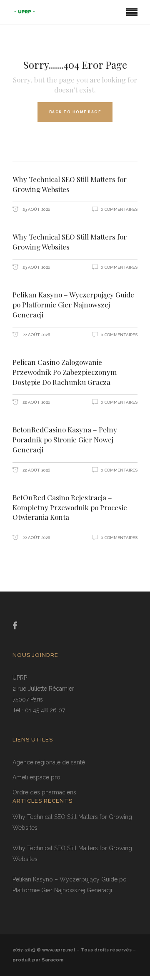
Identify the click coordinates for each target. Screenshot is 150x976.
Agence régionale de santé (48, 762)
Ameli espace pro (36, 777)
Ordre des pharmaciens (44, 792)
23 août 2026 (35, 209)
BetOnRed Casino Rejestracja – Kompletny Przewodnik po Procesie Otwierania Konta (69, 507)
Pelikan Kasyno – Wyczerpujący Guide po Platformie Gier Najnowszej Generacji (73, 304)
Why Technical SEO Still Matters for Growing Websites (69, 184)
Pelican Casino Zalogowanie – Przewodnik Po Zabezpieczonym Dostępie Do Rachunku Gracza (64, 372)
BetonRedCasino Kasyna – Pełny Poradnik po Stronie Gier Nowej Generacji (64, 439)
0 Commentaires (119, 209)
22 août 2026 (35, 334)
